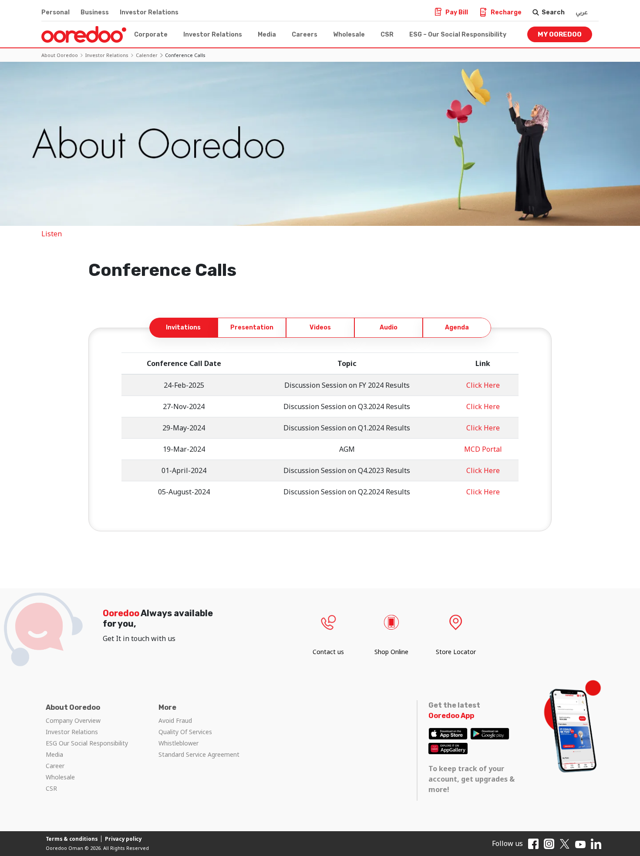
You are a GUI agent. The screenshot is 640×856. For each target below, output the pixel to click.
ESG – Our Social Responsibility (457, 34)
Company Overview (73, 720)
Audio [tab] (388, 327)
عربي (582, 12)
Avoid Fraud (175, 720)
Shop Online (391, 652)
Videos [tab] (320, 327)
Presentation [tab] (251, 327)
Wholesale (349, 34)
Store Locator (456, 652)
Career (55, 766)
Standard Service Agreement (198, 754)
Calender (147, 55)
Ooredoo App (451, 716)
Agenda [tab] (457, 327)
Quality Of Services (185, 732)
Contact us (328, 652)
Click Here (483, 385)
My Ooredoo (560, 34)
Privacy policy (123, 839)
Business (95, 12)
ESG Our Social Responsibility (87, 743)
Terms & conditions (72, 839)
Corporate (151, 34)
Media (267, 34)
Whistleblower (178, 743)
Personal (55, 12)
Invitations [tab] (183, 327)
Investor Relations (149, 12)
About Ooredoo (59, 55)
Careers (304, 34)
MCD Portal (483, 449)
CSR (387, 34)
